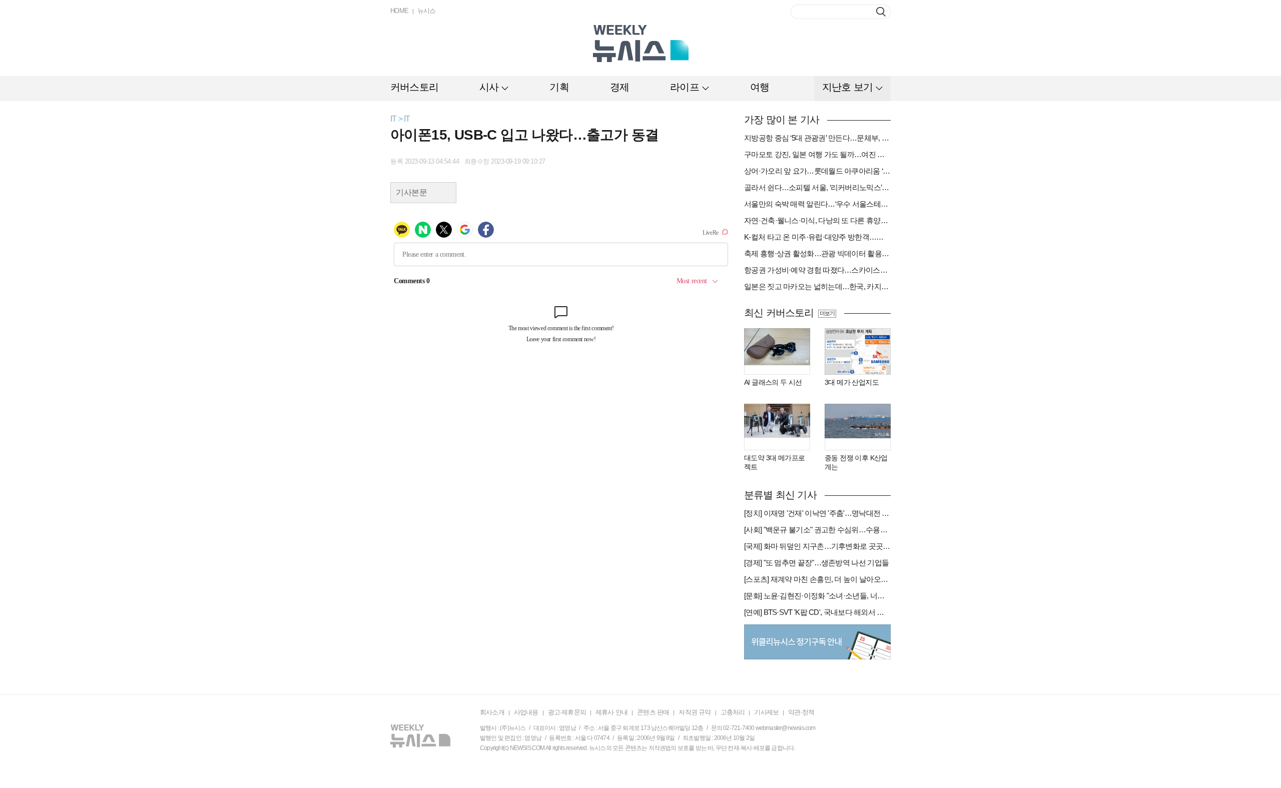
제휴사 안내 (611, 712)
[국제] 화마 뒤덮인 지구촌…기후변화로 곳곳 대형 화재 (817, 546)
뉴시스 (426, 11)
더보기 (827, 313)
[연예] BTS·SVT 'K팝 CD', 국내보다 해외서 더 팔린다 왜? (817, 612)
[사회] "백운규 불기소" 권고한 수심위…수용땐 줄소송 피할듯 (817, 529)
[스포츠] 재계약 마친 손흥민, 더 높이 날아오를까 (817, 579)
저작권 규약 (695, 712)
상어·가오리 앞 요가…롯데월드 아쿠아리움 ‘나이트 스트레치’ (817, 171)
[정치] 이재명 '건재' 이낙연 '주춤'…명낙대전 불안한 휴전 (817, 513)
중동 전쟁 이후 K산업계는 (856, 462)
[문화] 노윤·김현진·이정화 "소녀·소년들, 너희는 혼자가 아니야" (817, 595)
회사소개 (492, 712)
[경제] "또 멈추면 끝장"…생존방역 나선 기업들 (816, 562)
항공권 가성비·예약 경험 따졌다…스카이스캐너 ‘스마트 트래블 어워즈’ (817, 270)
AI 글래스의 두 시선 (773, 382)
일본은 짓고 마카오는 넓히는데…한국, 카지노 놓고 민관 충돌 (817, 286)
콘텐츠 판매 (653, 712)
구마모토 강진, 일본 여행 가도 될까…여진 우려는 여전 (817, 154)
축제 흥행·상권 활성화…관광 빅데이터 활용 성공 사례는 (817, 253)
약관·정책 (801, 712)
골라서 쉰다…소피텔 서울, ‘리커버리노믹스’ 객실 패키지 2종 (817, 187)
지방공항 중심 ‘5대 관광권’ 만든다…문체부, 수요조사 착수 (817, 138)
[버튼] (881, 12)
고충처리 (733, 712)
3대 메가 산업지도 (852, 382)
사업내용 (526, 712)
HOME (399, 11)
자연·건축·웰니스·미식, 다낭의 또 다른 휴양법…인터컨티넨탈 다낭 (817, 220)
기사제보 (766, 712)
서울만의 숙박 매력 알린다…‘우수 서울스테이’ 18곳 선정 (817, 204)
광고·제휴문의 (567, 712)
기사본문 (411, 192)
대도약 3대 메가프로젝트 (774, 462)
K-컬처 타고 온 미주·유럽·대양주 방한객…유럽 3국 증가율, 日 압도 (817, 237)
